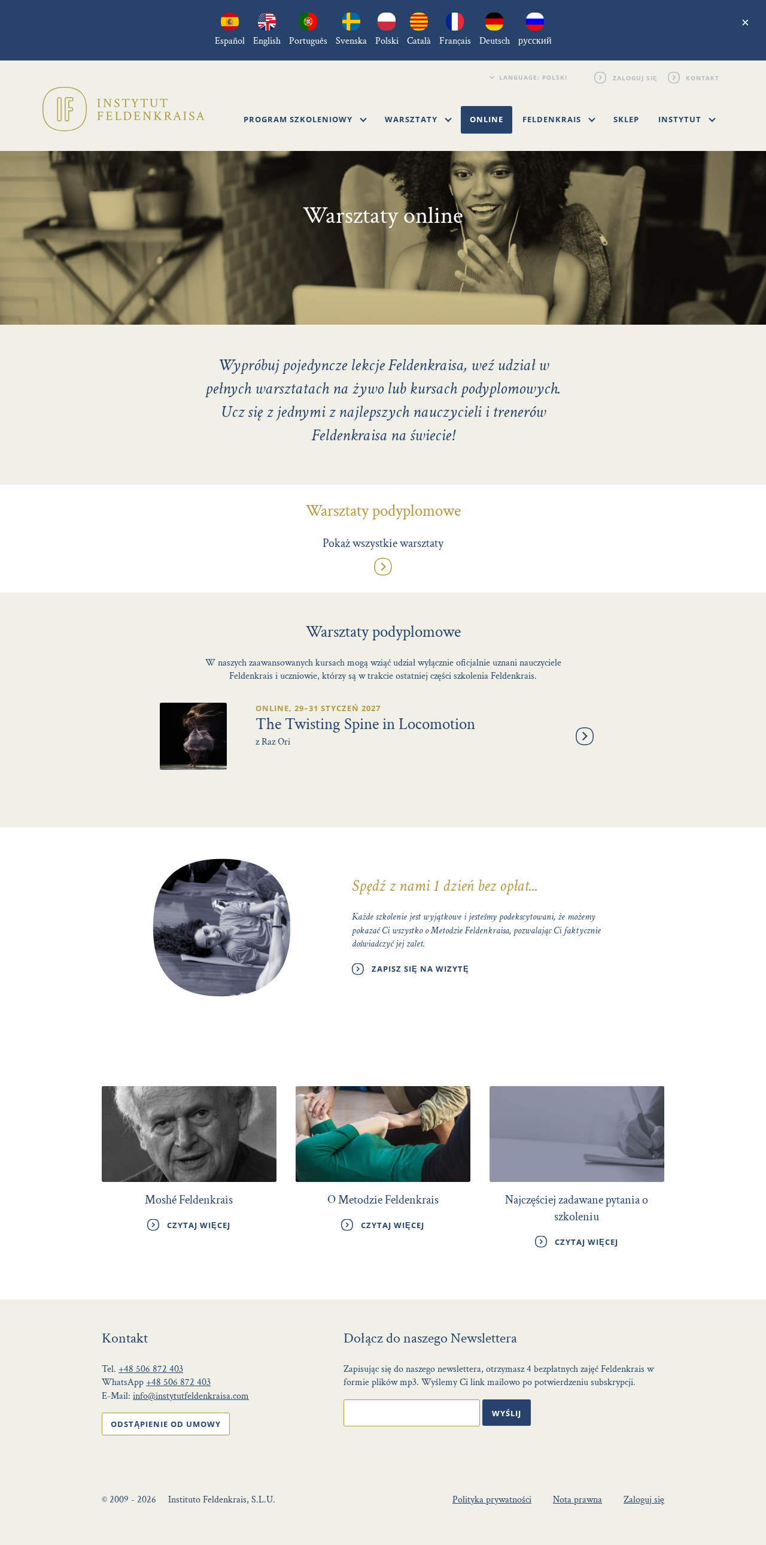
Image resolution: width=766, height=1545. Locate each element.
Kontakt (703, 77)
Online (486, 119)
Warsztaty (412, 119)
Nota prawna (577, 1499)
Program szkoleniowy (299, 119)
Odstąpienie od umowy (166, 1424)
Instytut (681, 119)
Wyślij (506, 1413)
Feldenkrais (552, 119)
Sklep (626, 119)
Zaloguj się (635, 77)
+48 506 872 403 (150, 1369)
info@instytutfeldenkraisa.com (191, 1396)
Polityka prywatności (491, 1499)
